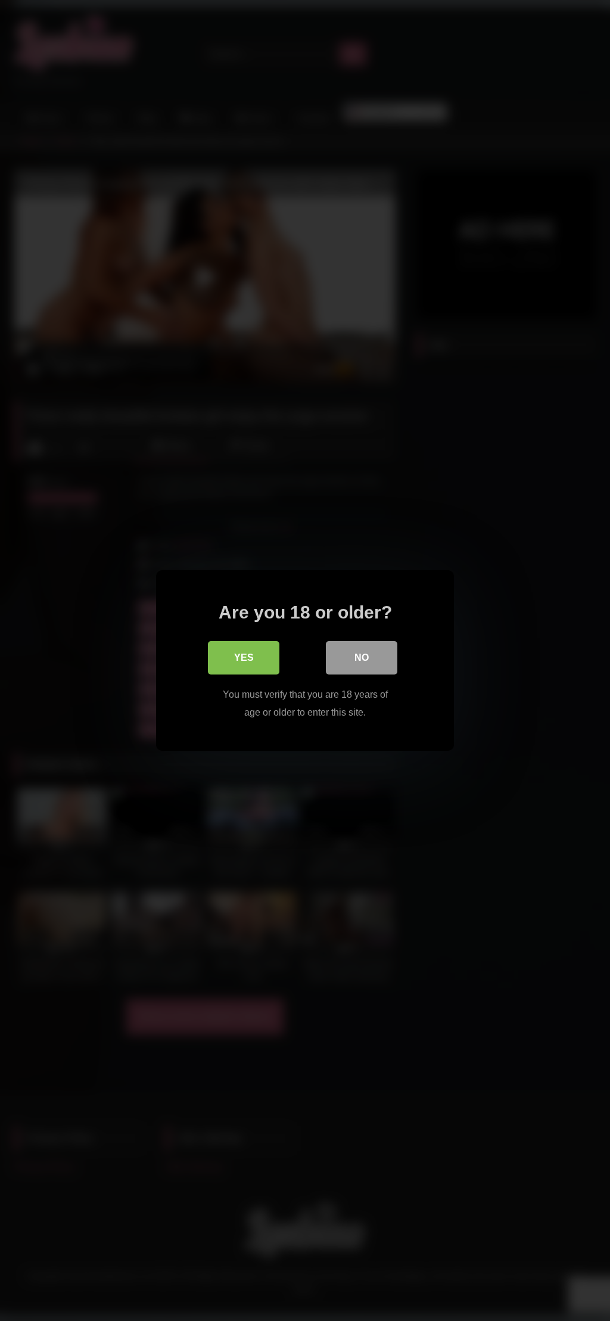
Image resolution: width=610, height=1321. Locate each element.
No (361, 657)
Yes (244, 657)
